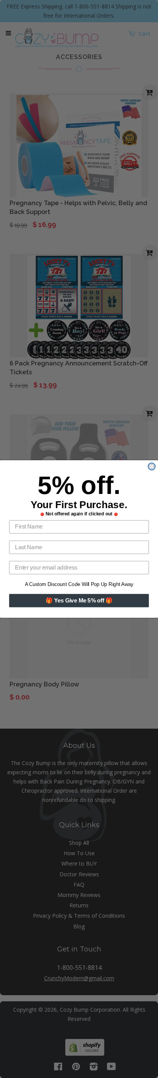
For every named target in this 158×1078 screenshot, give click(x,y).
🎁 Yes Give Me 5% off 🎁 (79, 600)
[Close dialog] (151, 466)
